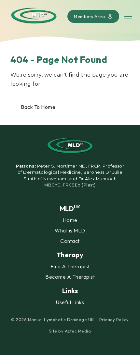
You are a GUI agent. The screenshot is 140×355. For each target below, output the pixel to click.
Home (70, 220)
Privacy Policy (114, 319)
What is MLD (70, 230)
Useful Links (70, 302)
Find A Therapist (70, 266)
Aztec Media (78, 330)
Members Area (89, 16)
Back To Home (38, 107)
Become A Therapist (70, 277)
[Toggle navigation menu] (128, 16)
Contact (70, 241)
